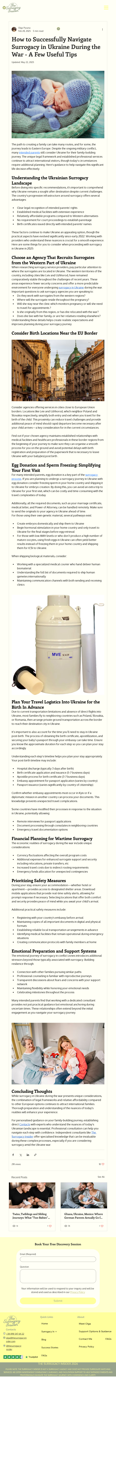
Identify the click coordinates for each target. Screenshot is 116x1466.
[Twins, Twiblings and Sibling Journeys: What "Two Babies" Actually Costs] (32, 1195)
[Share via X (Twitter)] (20, 1154)
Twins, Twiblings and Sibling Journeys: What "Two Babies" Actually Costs (30, 1215)
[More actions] (102, 29)
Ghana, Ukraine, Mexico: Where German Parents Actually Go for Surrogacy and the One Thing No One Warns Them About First (83, 1215)
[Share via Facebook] (13, 1154)
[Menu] (106, 7)
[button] (4, 8)
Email (28, 1254)
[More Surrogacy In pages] (56, 1331)
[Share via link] (35, 1154)
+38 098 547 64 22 (15, 1334)
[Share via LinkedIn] (27, 1154)
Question (24, 1266)
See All (101, 1177)
